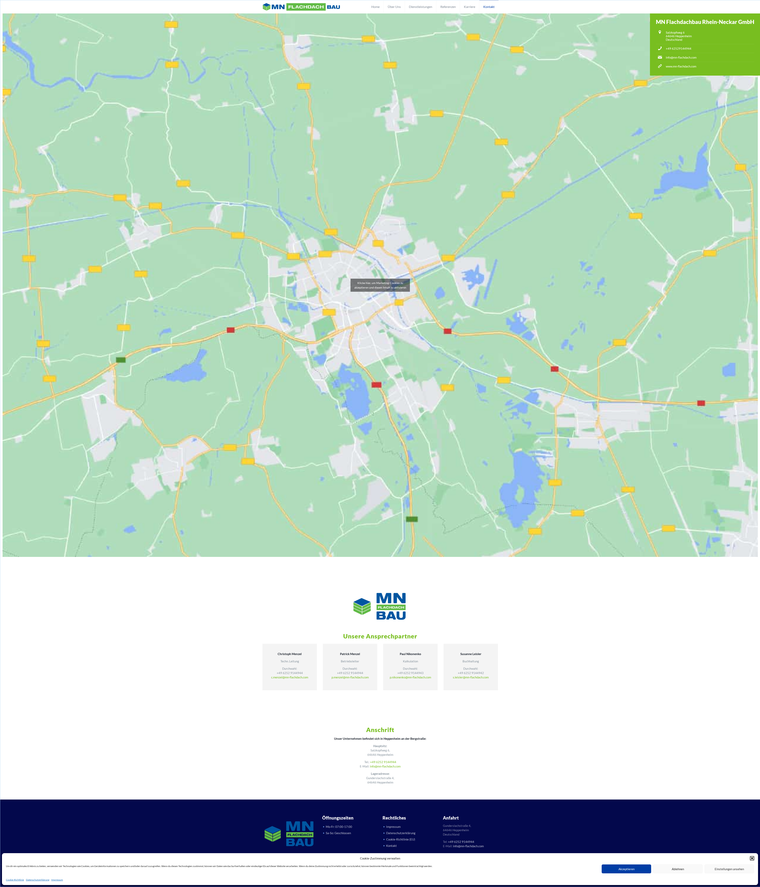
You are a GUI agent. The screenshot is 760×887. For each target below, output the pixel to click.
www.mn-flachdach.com (681, 66)
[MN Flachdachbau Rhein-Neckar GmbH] (301, 6)
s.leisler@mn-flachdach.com (471, 677)
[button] (752, 858)
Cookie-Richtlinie (15, 879)
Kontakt (391, 845)
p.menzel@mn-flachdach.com (350, 677)
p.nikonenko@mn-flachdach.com (410, 677)
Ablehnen (678, 869)
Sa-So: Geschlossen (338, 833)
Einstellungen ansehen (729, 869)
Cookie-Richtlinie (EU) (400, 839)
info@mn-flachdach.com (681, 57)
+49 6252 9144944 (383, 762)
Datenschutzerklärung (37, 879)
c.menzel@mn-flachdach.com (289, 677)
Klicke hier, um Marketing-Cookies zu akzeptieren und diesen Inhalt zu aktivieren (380, 285)
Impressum (57, 879)
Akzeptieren (626, 869)
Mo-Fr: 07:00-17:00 (339, 826)
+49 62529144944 (678, 48)
